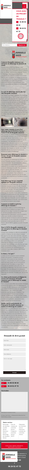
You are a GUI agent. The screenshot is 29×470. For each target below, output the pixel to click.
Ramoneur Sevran (5, 431)
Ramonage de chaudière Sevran (6, 436)
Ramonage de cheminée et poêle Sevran (6, 427)
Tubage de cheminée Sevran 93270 (13, 433)
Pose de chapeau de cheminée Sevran (14, 427)
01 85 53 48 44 (13, 383)
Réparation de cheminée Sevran (22, 426)
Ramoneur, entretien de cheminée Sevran (22, 432)
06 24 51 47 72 (13, 386)
